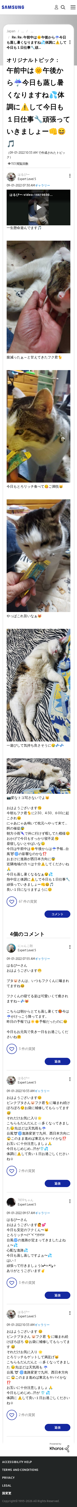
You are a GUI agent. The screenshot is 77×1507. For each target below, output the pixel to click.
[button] (63, 175)
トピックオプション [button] (62, 42)
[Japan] (13, 7)
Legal (6, 1485)
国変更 (7, 1493)
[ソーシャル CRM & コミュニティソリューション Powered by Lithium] (59, 1447)
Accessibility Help (17, 1462)
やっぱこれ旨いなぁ (24, 616)
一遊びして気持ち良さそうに (35, 745)
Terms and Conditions (20, 1470)
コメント (58, 914)
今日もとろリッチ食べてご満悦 (35, 486)
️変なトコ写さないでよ (28, 798)
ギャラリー (42, 185)
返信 (58, 1061)
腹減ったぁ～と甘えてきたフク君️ (34, 357)
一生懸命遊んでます (24, 228)
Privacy (8, 1478)
